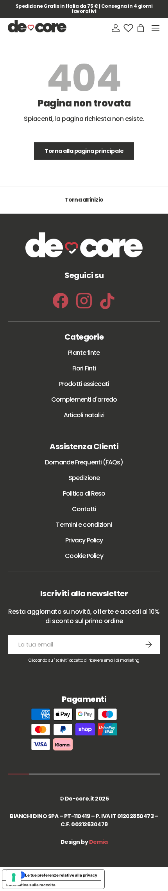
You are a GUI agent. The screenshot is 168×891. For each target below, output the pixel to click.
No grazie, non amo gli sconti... (84, 548)
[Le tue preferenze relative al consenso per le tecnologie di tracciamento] (13, 877)
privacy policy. (124, 574)
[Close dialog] (153, 361)
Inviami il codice (84, 525)
